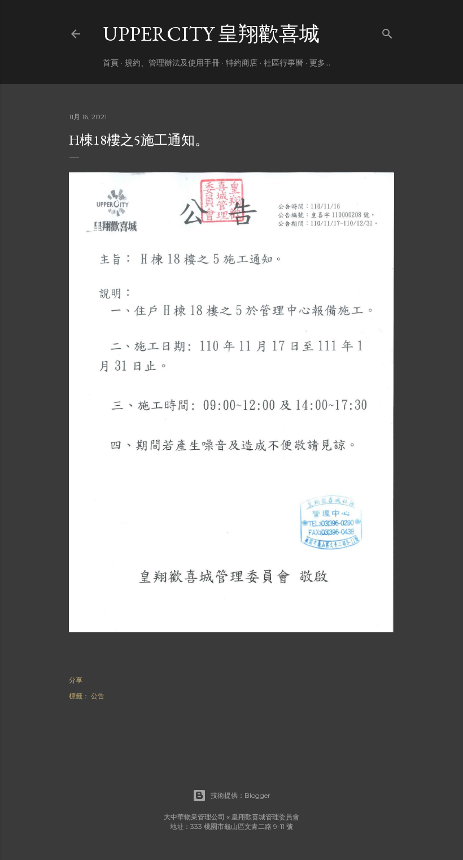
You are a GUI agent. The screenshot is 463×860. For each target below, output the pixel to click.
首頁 (111, 63)
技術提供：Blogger (240, 795)
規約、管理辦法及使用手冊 (172, 63)
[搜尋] (387, 31)
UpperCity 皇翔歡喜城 (211, 33)
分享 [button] (75, 680)
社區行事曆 (283, 63)
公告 (97, 696)
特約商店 (241, 63)
